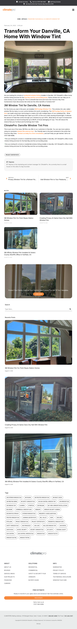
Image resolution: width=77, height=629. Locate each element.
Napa (51, 517)
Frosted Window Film (12, 517)
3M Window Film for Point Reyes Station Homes (22, 368)
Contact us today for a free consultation (31, 133)
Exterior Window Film (28, 513)
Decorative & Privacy (12, 513)
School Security (22, 529)
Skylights (50, 529)
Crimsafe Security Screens (52, 509)
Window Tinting (24, 537)
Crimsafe (37, 509)
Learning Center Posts (29, 517)
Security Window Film (36, 529)
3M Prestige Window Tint (43, 109)
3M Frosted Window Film (42, 497)
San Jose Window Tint (49, 525)
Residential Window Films (56, 521)
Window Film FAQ (11, 537)
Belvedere (9, 509)
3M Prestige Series (11, 501)
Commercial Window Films (24, 509)
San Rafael (63, 525)
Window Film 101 (53, 533)
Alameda (22, 505)
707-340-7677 (68, 616)
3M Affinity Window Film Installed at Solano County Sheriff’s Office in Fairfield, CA (34, 481)
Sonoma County (61, 529)
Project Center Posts (12, 154)
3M (53, 111)
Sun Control (10, 533)
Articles (24, 19)
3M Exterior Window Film (13, 497)
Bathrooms (40, 505)
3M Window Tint (11, 505)
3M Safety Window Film (28, 501)
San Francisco (26, 525)
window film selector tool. (25, 131)
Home (19, 19)
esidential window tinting (32, 95)
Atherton (31, 505)
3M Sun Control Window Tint (47, 501)
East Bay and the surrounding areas (35, 97)
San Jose (36, 525)
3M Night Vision (57, 497)
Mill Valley (43, 517)
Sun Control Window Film (25, 533)
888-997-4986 (53, 616)
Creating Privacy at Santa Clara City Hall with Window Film (26, 425)
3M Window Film (64, 501)
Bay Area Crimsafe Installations (57, 505)
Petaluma (9, 521)
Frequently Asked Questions (47, 513)
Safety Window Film (12, 525)
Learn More (38, 294)
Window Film (41, 533)
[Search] (70, 309)
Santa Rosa (9, 529)
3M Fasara (28, 497)
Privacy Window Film (22, 521)
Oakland (59, 517)
